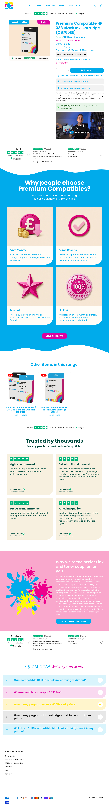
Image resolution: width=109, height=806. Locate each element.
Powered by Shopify (96, 798)
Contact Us (74, 6)
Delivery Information (14, 759)
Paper (62, 6)
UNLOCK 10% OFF (54, 336)
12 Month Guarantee (14, 763)
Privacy (8, 774)
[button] (95, 5)
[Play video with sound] (80, 125)
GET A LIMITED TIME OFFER (73, 621)
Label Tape (50, 6)
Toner (38, 6)
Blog (7, 770)
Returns (8, 766)
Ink (30, 6)
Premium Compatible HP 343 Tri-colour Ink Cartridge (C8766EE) (54, 409)
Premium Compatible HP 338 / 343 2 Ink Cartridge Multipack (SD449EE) (21, 409)
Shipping (67, 47)
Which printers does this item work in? (73, 59)
